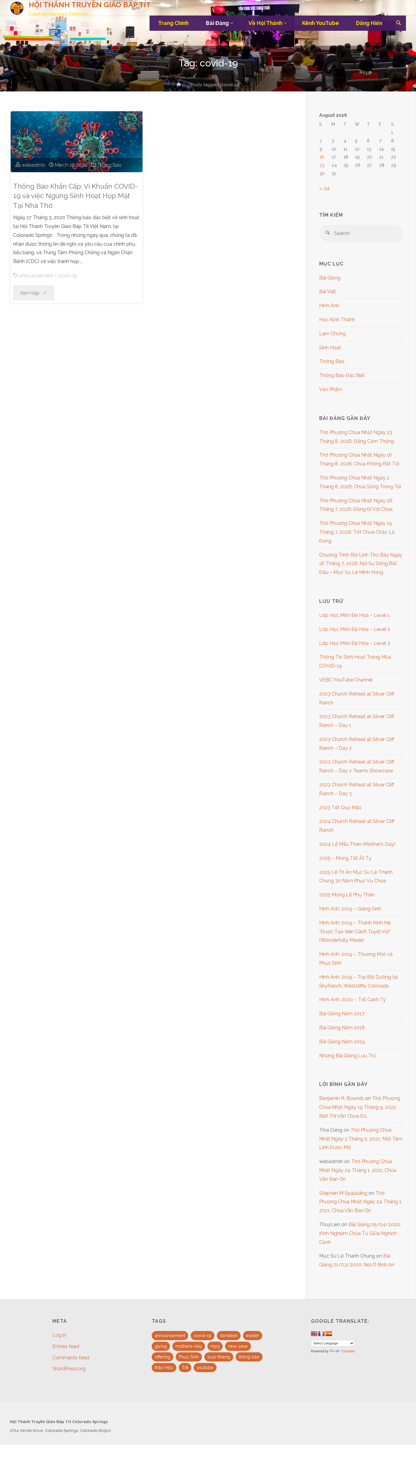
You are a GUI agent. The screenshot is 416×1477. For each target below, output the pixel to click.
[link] (398, 23)
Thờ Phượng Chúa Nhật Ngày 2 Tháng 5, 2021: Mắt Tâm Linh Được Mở (360, 1139)
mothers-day (188, 1346)
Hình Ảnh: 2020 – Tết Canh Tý (352, 999)
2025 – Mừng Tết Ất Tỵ (345, 858)
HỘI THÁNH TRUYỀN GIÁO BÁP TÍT (90, 4)
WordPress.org (69, 1369)
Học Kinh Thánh (337, 319)
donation (229, 1335)
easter (252, 1335)
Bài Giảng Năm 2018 (342, 1027)
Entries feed (65, 1346)
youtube (205, 1367)
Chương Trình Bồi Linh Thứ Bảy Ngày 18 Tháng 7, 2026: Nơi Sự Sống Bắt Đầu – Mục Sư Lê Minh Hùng (360, 563)
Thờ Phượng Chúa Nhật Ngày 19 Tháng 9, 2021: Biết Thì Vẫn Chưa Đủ (359, 1107)
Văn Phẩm (330, 389)
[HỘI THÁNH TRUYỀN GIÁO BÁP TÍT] (17, 8)
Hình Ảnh (329, 305)
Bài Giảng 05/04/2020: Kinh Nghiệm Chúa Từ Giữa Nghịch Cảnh (360, 1233)
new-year (238, 1346)
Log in (59, 1335)
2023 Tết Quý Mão (340, 807)
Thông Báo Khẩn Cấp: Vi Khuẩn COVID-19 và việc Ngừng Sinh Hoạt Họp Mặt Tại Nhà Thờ (75, 195)
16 (321, 156)
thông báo (249, 1356)
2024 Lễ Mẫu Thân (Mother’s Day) (357, 844)
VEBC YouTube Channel (346, 680)
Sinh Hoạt (330, 348)
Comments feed (70, 1358)
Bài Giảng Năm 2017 (342, 1013)
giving (161, 1346)
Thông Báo (109, 165)
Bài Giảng (329, 278)
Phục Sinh (189, 1356)
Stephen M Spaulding (343, 1193)
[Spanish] (329, 1334)
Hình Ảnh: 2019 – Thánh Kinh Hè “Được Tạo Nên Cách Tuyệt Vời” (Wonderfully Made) (355, 931)
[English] (314, 1334)
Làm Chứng (332, 333)
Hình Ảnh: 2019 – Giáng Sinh (350, 909)
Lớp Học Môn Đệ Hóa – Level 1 (354, 615)
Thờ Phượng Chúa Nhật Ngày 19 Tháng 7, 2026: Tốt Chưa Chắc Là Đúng (356, 532)
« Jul (324, 188)
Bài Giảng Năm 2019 (342, 1042)
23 (321, 165)
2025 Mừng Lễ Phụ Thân (347, 895)
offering (162, 1356)
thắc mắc (164, 1367)
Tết (185, 1367)
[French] (321, 1334)
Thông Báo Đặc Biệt (342, 375)
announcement (36, 276)
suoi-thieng (218, 1356)
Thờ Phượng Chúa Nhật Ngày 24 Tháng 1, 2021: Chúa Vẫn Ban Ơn (357, 1170)
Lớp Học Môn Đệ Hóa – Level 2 (354, 629)
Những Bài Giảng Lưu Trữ (347, 1056)
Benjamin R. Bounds (341, 1098)
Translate (348, 1351)
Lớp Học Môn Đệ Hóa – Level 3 (354, 643)
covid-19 (67, 276)
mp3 (215, 1346)
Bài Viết (327, 291)
